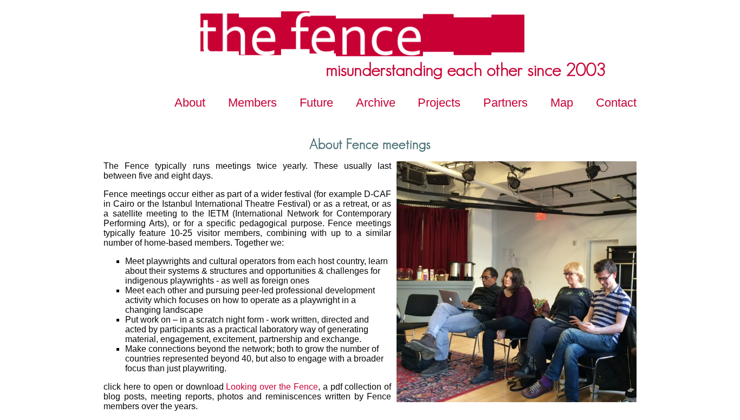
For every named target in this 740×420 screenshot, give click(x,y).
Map (561, 102)
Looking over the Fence (272, 386)
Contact (616, 102)
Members (252, 102)
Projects (439, 102)
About (189, 102)
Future (316, 102)
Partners (505, 102)
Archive (375, 102)
